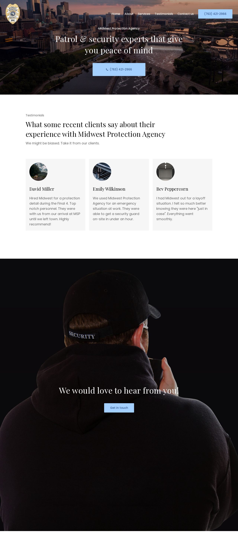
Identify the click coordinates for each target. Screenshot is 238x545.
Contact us (186, 14)
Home (115, 14)
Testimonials (164, 14)
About (129, 14)
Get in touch (119, 408)
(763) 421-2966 (215, 14)
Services (144, 14)
